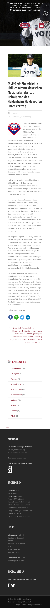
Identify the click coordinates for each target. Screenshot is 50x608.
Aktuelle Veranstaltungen (17, 452)
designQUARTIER (24, 602)
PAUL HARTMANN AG (16, 499)
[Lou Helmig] (25, 65)
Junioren (14, 400)
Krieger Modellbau (15, 513)
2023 (30, 5)
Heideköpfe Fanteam (16, 560)
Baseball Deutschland (16, 543)
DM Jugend (15, 373)
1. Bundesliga (26, 116)
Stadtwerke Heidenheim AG (18, 507)
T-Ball (13, 416)
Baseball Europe (14, 552)
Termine (14, 379)
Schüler (14, 410)
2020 (19, 5)
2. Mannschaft (16, 389)
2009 (29, 3)
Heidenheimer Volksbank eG (19, 502)
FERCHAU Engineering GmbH (19, 505)
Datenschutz (37, 604)
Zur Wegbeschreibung (16, 449)
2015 (34, 3)
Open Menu (41, 25)
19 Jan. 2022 (15, 113)
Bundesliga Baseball (16, 538)
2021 (25, 5)
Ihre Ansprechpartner (17, 458)
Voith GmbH (12, 493)
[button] (10, 317)
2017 (40, 3)
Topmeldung (15, 116)
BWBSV (10, 541)
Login (18, 604)
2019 (14, 5)
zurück (8, 428)
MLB (9, 546)
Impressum (26, 604)
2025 (36, 5)
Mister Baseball (14, 549)
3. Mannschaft (16, 395)
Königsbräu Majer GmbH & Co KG (20, 510)
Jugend (13, 405)
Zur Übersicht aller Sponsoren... (20, 516)
